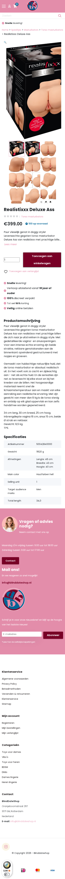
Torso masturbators (52, 29)
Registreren (8, 723)
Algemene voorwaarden (15, 678)
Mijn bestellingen (11, 728)
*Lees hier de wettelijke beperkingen (18, 642)
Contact (10, 560)
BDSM (5, 767)
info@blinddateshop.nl (16, 582)
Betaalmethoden (11, 688)
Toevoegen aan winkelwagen (42, 259)
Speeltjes (16, 29)
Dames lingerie (10, 777)
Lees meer (10, 244)
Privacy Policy (9, 683)
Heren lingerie (9, 782)
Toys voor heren (11, 762)
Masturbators (31, 29)
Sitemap (6, 703)
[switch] (7, 874)
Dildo (4, 772)
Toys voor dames (11, 752)
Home (5, 29)
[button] (34, 79)
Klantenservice (10, 698)
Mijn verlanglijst (10, 733)
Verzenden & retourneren (16, 693)
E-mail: (19, 821)
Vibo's (5, 757)
